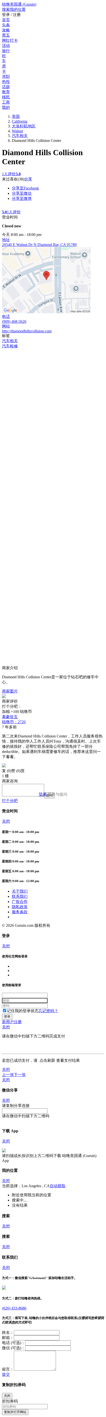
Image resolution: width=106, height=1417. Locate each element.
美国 (16, 116)
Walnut (17, 131)
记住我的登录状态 (22, 1011)
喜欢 (14, 179)
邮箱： (8, 1337)
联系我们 (20, 896)
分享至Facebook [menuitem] (25, 188)
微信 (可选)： (13, 1348)
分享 (28, 179)
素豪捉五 (14, 719)
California (19, 121)
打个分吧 (10, 801)
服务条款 (20, 912)
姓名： (8, 1332)
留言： (8, 1369)
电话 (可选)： (13, 1343)
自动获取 (58, 1186)
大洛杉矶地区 (23, 126)
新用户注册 (12, 1022)
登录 (43, 794)
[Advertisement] (53, 401)
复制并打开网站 (15, 1412)
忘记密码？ (48, 1011)
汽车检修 (10, 346)
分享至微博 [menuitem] (22, 198)
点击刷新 (47, 1060)
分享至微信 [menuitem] (22, 193)
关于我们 (20, 891)
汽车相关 (20, 136)
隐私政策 (20, 907)
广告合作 (20, 901)
